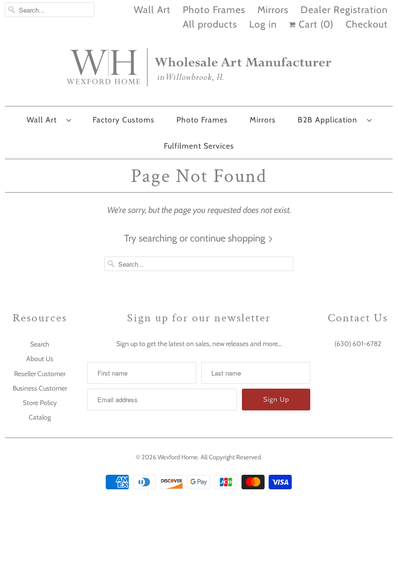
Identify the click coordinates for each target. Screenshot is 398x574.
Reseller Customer (39, 373)
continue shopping (229, 238)
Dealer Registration (344, 9)
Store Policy (40, 402)
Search (39, 344)
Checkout (367, 24)
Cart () (315, 24)
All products (210, 24)
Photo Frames (214, 9)
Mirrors (272, 9)
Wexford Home (178, 457)
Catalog (40, 417)
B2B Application (330, 119)
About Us (39, 358)
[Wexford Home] (199, 71)
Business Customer (40, 388)
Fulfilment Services (199, 146)
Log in (263, 24)
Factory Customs (124, 119)
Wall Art (152, 9)
